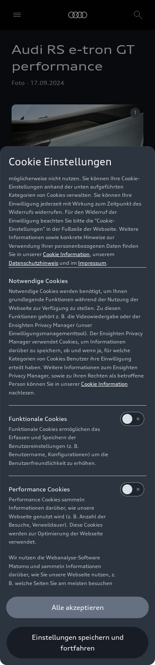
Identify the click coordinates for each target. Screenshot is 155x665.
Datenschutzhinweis (33, 263)
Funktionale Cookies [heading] (38, 418)
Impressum (92, 263)
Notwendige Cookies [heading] (38, 280)
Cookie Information (66, 254)
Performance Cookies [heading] (39, 489)
